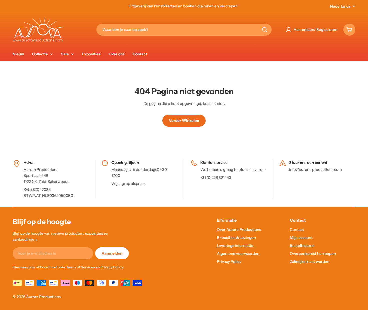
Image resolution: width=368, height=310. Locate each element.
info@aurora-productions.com (315, 169)
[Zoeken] (265, 30)
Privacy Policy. (112, 267)
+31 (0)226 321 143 (215, 177)
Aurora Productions (43, 296)
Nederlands (340, 6)
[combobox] (184, 30)
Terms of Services (80, 267)
